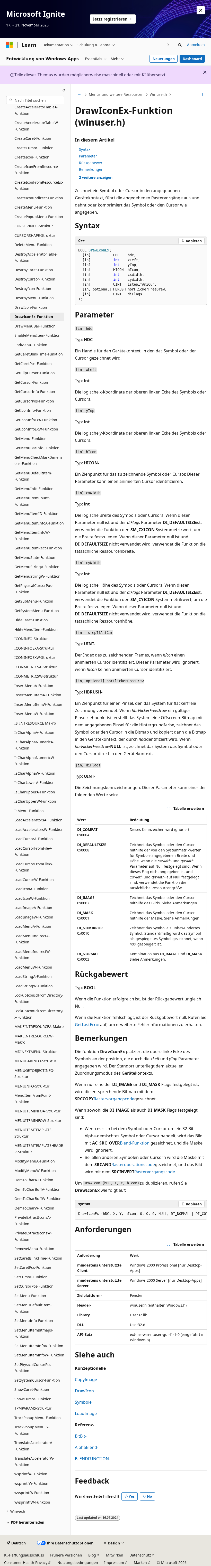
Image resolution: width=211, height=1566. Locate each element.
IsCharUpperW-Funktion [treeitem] (35, 801)
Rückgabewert (91, 162)
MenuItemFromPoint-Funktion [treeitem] (32, 1098)
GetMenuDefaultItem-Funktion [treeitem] (33, 476)
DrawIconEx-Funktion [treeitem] (33, 316)
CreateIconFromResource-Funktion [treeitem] (36, 169)
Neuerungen (164, 58)
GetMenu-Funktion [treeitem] (30, 438)
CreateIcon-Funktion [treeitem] (31, 157)
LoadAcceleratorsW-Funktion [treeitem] (39, 829)
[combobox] (35, 100)
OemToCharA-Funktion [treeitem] (33, 1179)
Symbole (83, 1402)
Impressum (114, 1562)
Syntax (84, 149)
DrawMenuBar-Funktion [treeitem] (35, 326)
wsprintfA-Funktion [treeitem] (30, 1473)
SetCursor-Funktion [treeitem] (31, 1276)
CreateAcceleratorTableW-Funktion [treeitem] (36, 126)
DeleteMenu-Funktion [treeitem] (33, 244)
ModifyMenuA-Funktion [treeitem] (34, 1161)
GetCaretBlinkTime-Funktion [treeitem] (38, 354)
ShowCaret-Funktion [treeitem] (31, 1389)
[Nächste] (168, 45)
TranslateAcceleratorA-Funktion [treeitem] (34, 1445)
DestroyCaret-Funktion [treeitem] (33, 269)
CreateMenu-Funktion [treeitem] (33, 207)
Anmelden (196, 44)
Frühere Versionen (66, 1555)
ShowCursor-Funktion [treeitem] (32, 1398)
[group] (141, 1214)
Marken (140, 1562)
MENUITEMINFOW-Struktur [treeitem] (37, 1120)
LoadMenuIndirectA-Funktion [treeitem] (32, 939)
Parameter (88, 156)
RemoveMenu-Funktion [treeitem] (34, 1248)
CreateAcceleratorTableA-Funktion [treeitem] (36, 110)
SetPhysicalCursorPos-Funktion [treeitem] (33, 1367)
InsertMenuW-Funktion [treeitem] (34, 713)
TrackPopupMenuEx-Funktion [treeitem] (32, 1430)
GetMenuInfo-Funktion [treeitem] (34, 488)
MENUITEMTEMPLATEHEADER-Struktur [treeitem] (38, 1148)
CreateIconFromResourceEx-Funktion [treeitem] (38, 185)
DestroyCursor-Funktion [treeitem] (34, 279)
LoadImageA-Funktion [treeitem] (33, 907)
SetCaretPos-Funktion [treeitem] (32, 1267)
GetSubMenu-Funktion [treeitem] (33, 601)
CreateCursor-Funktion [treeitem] (34, 147)
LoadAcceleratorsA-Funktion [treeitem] (38, 820)
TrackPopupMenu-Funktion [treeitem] (37, 1417)
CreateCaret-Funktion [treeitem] (32, 138)
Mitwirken (114, 1555)
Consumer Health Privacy (25, 1562)
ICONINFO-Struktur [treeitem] (31, 638)
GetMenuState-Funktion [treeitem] (34, 557)
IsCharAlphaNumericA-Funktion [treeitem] (34, 745)
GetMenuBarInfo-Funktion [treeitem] (36, 447)
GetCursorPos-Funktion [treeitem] (34, 401)
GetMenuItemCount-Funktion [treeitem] (32, 501)
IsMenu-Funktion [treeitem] (29, 810)
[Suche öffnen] (180, 45)
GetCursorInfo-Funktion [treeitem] (34, 391)
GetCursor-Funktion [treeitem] (31, 382)
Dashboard (192, 58)
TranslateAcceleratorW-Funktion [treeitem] (34, 1461)
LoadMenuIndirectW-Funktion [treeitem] (32, 954)
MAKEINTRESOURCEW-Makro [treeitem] (34, 1039)
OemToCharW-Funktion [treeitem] (34, 1208)
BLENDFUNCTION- (92, 1458)
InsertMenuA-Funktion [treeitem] (33, 685)
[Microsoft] (9, 45)
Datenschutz (140, 1555)
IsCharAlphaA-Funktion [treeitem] (34, 732)
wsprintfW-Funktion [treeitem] (31, 1483)
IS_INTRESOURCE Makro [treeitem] (35, 723)
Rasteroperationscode (133, 1164)
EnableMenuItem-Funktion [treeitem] (37, 335)
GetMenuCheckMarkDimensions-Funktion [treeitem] (39, 460)
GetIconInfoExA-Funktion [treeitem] (35, 419)
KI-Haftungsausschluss (24, 1555)
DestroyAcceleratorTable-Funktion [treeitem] (36, 257)
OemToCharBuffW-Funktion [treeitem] (37, 1198)
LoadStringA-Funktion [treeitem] (33, 976)
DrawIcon (84, 1391)
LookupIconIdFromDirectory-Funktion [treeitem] (39, 998)
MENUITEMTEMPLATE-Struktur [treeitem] (33, 1133)
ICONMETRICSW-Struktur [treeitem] (36, 676)
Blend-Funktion (135, 1143)
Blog (92, 1555)
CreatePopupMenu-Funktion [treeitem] (38, 216)
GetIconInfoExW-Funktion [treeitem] (36, 429)
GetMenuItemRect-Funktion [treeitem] (38, 548)
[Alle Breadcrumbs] (79, 95)
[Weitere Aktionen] (202, 95)
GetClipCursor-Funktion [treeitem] (34, 372)
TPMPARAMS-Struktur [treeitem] (32, 1408)
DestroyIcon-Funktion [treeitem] (32, 288)
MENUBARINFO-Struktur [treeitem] (35, 1060)
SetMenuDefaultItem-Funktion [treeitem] (33, 1308)
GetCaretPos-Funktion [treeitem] (33, 363)
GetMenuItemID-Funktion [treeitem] (36, 513)
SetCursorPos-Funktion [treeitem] (34, 1286)
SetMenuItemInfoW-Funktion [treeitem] (39, 1355)
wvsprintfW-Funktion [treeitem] (32, 1502)
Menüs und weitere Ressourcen (116, 94)
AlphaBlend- (86, 1447)
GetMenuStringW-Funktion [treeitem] (37, 576)
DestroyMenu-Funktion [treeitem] (34, 297)
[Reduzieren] (63, 90)
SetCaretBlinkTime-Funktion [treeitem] (38, 1258)
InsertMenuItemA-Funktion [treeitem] (37, 694)
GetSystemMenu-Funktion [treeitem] (36, 610)
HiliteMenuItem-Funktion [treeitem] (36, 629)
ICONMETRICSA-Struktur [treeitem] (35, 666)
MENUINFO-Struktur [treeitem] (31, 1086)
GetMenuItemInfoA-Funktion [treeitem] (39, 523)
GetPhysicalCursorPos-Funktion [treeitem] (33, 588)
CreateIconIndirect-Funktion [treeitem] (38, 197)
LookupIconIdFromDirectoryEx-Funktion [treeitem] (39, 1014)
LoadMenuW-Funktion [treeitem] (33, 967)
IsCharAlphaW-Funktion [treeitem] (34, 773)
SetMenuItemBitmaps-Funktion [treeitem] (33, 1333)
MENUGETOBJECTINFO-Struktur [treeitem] (34, 1073)
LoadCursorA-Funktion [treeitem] (33, 838)
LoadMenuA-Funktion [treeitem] (32, 926)
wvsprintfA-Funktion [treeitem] (31, 1492)
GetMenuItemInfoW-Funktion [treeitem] (32, 535)
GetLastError (87, 1024)
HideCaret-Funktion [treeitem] (31, 619)
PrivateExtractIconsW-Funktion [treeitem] (33, 1236)
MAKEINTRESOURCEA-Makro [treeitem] (39, 1026)
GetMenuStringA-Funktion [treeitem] (36, 566)
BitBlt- (80, 1436)
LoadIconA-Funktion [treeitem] (31, 888)
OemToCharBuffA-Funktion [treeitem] (37, 1189)
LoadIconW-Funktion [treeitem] (32, 898)
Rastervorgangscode (114, 1099)
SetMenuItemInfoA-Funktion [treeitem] (38, 1345)
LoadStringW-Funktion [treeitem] (33, 985)
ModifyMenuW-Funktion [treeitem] (35, 1170)
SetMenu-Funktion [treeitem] (30, 1295)
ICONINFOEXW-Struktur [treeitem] (34, 657)
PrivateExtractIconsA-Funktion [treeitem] (32, 1220)
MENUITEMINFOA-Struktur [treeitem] (37, 1111)
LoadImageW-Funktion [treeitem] (33, 917)
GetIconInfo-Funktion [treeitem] (32, 410)
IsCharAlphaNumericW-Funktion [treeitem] (34, 760)
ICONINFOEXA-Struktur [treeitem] (34, 648)
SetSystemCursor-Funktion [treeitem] (37, 1380)
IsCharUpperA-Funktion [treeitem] (34, 792)
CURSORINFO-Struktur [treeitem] (33, 225)
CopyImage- (86, 1379)
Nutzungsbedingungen (77, 1562)
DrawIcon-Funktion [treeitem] (30, 307)
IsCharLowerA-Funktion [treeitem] (34, 782)
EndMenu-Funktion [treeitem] (30, 344)
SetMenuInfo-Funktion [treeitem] (33, 1320)
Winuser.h (158, 94)
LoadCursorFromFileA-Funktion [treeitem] (33, 851)
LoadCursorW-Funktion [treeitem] (34, 879)
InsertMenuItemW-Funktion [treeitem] (38, 704)
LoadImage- (86, 1413)
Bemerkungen (91, 169)
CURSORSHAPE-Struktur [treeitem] (34, 235)
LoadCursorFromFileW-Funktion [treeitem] (34, 867)
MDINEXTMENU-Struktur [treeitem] (35, 1051)
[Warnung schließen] (201, 10)
